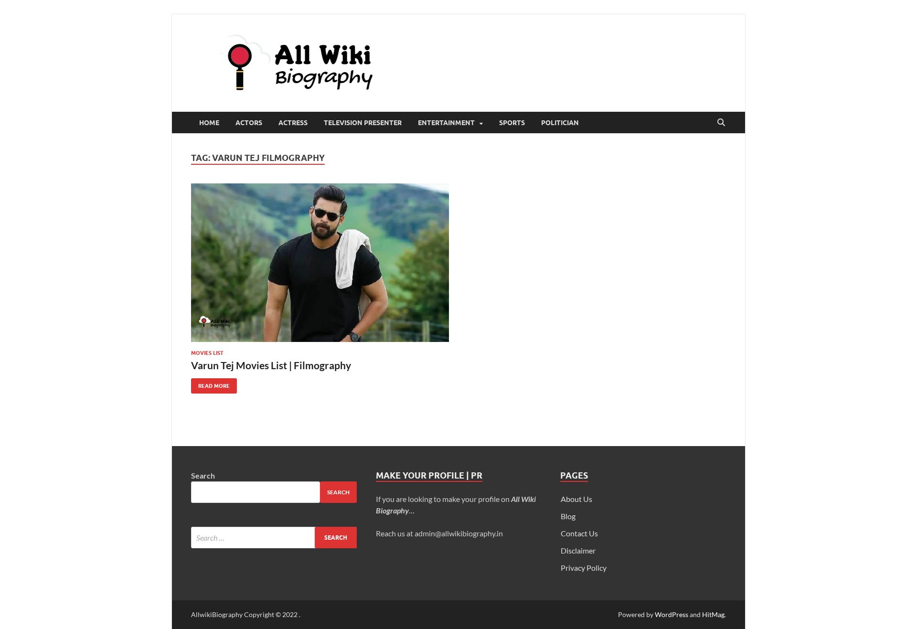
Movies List (207, 353)
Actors (248, 123)
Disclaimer (578, 550)
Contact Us (579, 533)
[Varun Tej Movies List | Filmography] (320, 262)
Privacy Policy (584, 567)
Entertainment (446, 123)
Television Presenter (363, 123)
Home (209, 123)
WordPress (671, 614)
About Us (576, 498)
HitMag (713, 614)
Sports (512, 123)
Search (203, 475)
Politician (560, 123)
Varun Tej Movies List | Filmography (271, 365)
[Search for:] (274, 537)
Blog (568, 516)
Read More (210, 383)
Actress (293, 123)
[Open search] (721, 123)
